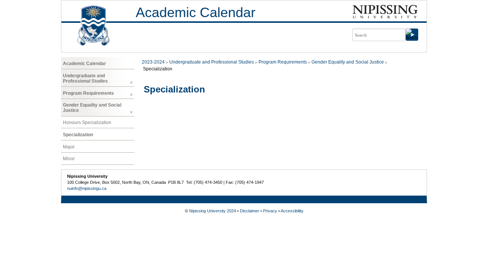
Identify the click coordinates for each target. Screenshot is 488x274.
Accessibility (292, 211)
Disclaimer (249, 211)
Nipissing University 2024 (212, 211)
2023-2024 (153, 62)
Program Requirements (88, 93)
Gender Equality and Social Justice (92, 107)
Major (69, 147)
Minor (69, 158)
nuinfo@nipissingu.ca (86, 188)
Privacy (270, 211)
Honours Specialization (87, 122)
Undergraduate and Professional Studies (85, 78)
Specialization (78, 134)
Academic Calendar (195, 12)
